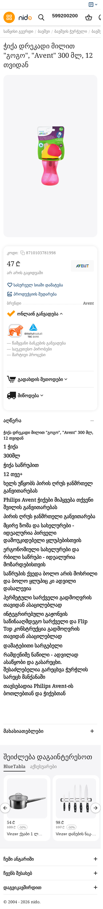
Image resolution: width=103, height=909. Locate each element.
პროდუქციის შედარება (35, 294)
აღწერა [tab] (12, 420)
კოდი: (12, 252)
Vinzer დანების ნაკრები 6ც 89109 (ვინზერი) (74, 834)
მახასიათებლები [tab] (23, 731)
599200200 (65, 16)
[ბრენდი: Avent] (82, 266)
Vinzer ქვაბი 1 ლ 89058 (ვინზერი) (22, 834)
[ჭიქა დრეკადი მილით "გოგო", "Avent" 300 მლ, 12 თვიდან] (50, 156)
